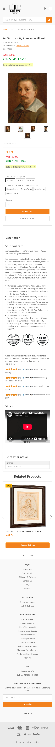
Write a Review (22, 45)
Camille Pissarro (27, 623)
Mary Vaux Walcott (27, 627)
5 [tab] (32, 555)
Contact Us (27, 580)
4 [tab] (29, 555)
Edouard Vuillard (27, 642)
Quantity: (9, 200)
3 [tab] (27, 555)
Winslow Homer (27, 634)
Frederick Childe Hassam (27, 654)
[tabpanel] (27, 517)
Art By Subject (27, 606)
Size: (15, 176)
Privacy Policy (27, 573)
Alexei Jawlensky (27, 638)
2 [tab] (25, 555)
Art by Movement (27, 602)
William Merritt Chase (27, 646)
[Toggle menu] (3, 8)
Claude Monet (27, 619)
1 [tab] (23, 555)
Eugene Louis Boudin (27, 631)
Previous (3, 517)
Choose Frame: (22, 185)
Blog (28, 584)
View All (27, 657)
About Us (27, 569)
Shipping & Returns (27, 577)
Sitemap (27, 588)
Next (51, 517)
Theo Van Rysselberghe (27, 650)
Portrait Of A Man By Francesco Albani (24, 531)
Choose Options (27, 545)
